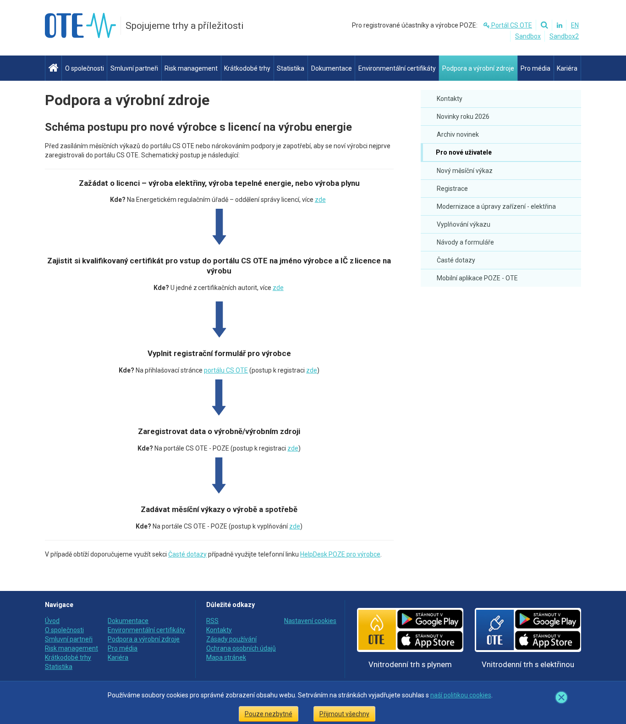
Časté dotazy (456, 260)
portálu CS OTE (226, 370)
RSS (212, 620)
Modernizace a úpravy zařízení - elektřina (496, 206)
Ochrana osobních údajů (241, 648)
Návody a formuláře (465, 242)
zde (320, 199)
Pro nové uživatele (463, 152)
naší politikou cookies (460, 695)
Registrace (452, 188)
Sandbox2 (564, 36)
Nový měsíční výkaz (465, 170)
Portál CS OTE (511, 25)
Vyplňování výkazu (463, 224)
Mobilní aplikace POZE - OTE (477, 278)
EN (575, 25)
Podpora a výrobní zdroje (127, 100)
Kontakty (449, 98)
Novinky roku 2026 (463, 116)
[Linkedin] (558, 25)
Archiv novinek (458, 134)
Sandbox (528, 36)
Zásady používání (231, 639)
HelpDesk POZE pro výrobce (340, 554)
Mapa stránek (226, 657)
